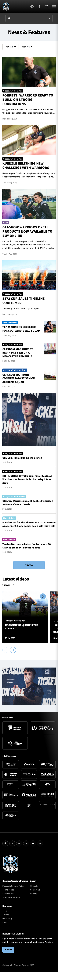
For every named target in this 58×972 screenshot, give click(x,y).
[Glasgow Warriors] (6, 6)
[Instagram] (19, 843)
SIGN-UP (8, 949)
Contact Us (35, 889)
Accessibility (8, 893)
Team (4, 910)
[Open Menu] (54, 6)
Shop (4, 922)
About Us (34, 886)
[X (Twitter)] (12, 843)
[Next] (13, 650)
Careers (33, 893)
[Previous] (5, 650)
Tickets (5, 914)
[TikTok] (5, 843)
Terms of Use (8, 889)
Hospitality (7, 918)
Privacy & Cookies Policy (13, 886)
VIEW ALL (29, 565)
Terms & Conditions (11, 897)
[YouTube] (33, 843)
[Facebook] (26, 843)
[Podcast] (40, 843)
